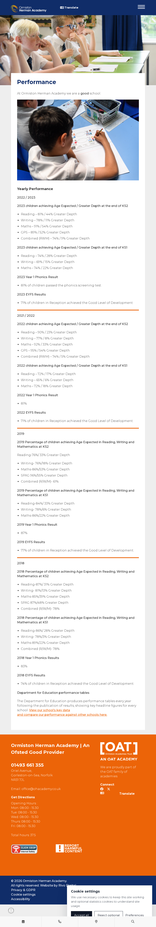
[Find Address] (96, 921)
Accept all (81, 915)
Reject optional (109, 915)
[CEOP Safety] (24, 849)
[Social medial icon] (108, 789)
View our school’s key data (49, 710)
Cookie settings (23, 894)
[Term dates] (23, 921)
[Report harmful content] (69, 848)
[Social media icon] (101, 789)
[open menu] (141, 7)
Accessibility (20, 899)
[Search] (132, 921)
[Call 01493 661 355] (59, 921)
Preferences (134, 915)
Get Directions (23, 797)
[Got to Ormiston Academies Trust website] (118, 751)
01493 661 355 (27, 765)
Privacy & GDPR (23, 890)
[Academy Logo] (35, 7)
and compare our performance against (47, 714)
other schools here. (92, 714)
